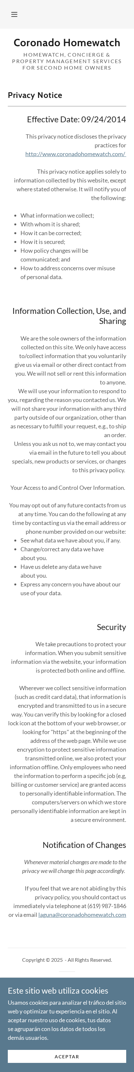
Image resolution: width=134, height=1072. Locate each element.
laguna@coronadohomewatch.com (82, 914)
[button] (14, 14)
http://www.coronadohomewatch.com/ (75, 153)
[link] (67, 42)
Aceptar (67, 1056)
